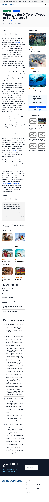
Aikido (14, 150)
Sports (4, 243)
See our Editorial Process (9, 225)
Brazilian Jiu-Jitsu (6, 183)
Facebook (39, 491)
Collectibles (18, 277)
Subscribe (37, 107)
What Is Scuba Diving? (35, 91)
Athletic (28, 492)
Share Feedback (20, 225)
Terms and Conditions (12, 499)
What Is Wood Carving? (6, 279)
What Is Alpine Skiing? (19, 245)
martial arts (18, 42)
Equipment (29, 482)
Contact (39, 484)
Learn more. (44, 1)
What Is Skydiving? (34, 71)
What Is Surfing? (19, 261)
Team (30, 47)
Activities (32, 68)
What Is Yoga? (6, 245)
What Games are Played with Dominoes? (33, 152)
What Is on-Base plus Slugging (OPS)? (41, 127)
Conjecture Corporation (15, 498)
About (38, 482)
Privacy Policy (4, 499)
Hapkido (16, 183)
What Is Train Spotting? (18, 279)
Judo (10, 162)
